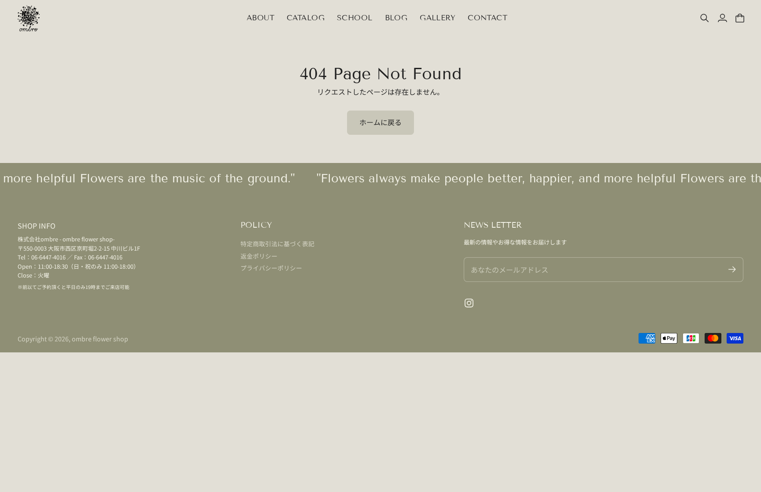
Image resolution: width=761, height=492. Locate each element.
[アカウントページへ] (722, 18)
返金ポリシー (258, 256)
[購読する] (732, 269)
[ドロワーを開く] (740, 18)
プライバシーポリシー (271, 267)
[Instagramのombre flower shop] (469, 303)
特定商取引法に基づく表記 (277, 243)
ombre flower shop (100, 338)
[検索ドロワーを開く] (704, 18)
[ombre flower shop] (29, 18)
